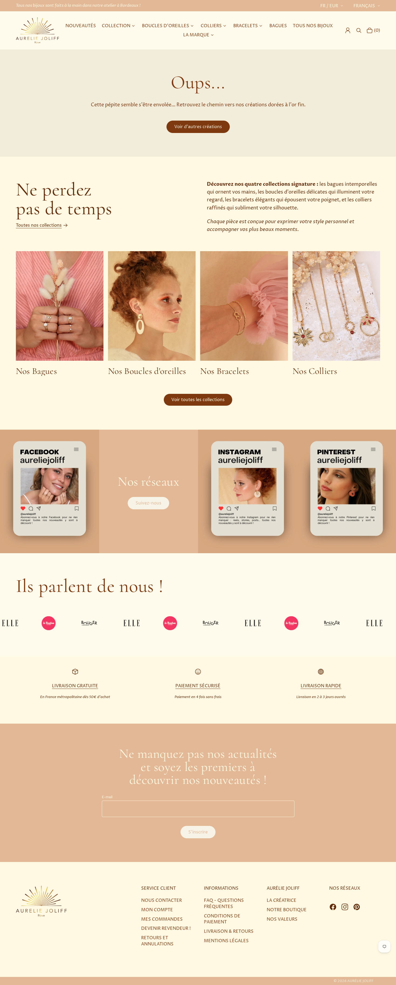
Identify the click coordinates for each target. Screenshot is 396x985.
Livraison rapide (321, 686)
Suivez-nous (148, 503)
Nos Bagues (36, 371)
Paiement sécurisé (197, 686)
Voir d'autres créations (198, 127)
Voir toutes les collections (198, 400)
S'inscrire (198, 832)
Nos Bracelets (224, 371)
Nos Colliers (315, 371)
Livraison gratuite (75, 686)
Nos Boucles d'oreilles (147, 371)
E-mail (107, 797)
